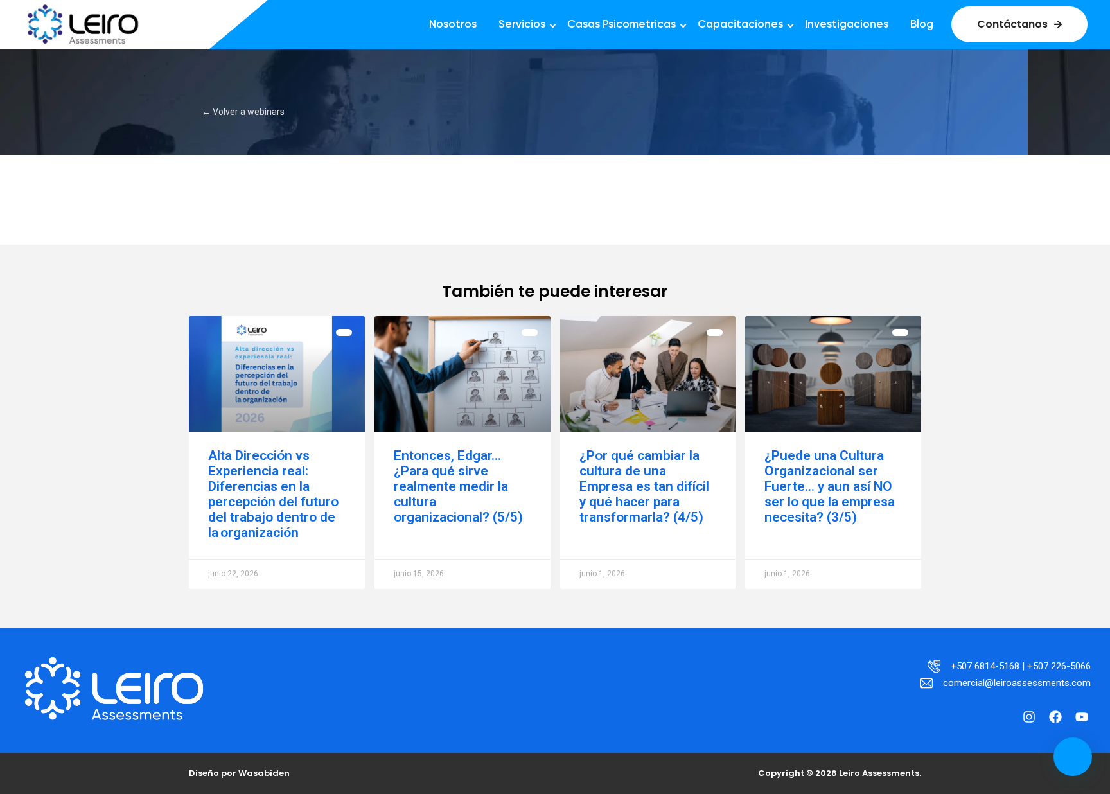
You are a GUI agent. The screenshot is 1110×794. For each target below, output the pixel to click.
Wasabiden (264, 773)
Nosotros (453, 24)
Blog (921, 24)
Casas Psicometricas (621, 24)
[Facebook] (1055, 717)
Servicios (521, 24)
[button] (1072, 756)
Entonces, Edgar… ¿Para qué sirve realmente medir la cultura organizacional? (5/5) (458, 486)
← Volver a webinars (243, 111)
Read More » (233, 549)
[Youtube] (1082, 717)
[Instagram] (1029, 717)
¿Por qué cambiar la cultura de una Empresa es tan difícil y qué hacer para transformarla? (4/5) (644, 486)
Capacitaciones (740, 24)
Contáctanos (1012, 24)
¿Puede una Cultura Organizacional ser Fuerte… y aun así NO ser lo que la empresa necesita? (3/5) (829, 486)
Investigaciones (846, 24)
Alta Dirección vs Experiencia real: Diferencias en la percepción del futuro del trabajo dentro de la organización (273, 494)
